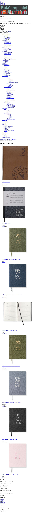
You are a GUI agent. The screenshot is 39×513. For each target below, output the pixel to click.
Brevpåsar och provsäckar (10, 106)
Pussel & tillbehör (7, 113)
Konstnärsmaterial (5, 64)
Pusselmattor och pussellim (10, 119)
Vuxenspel (8, 111)
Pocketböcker (6, 35)
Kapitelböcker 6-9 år (7, 43)
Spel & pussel (4, 108)
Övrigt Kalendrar (9, 86)
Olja (5, 67)
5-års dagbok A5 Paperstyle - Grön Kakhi (11, 366)
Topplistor (4, 34)
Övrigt (5, 74)
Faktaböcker (6, 45)
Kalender (10, 84)
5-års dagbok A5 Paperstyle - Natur (9, 330)
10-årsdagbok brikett (6, 223)
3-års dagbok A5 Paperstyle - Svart (9, 439)
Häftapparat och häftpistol (10, 89)
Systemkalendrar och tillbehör (13, 82)
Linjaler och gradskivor (10, 98)
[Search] (0, 27)
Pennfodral (8, 91)
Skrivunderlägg (8, 93)
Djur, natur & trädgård (8, 52)
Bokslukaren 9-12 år (7, 44)
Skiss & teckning (7, 65)
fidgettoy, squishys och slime (9, 130)
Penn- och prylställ (9, 92)
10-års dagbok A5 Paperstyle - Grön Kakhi (11, 259)
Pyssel (5, 135)
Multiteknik (6, 68)
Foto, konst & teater (7, 54)
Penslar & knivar (7, 73)
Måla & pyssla (4, 120)
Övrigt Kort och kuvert (10, 107)
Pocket (5, 50)
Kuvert (7, 103)
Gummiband (8, 97)
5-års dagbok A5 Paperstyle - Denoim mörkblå (12, 294)
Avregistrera (3, 510)
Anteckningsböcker (5, 133)
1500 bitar (10, 117)
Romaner (5, 36)
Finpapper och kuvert (9, 104)
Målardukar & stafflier (8, 72)
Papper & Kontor (5, 76)
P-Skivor (5, 125)
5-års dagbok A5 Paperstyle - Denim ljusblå (11, 402)
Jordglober (6, 61)
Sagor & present (7, 46)
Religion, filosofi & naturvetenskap (10, 59)
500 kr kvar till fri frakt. (4, 32)
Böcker (5, 136)
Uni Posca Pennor (7, 75)
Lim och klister (8, 95)
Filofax (10, 81)
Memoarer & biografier (8, 58)
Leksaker (5, 131)
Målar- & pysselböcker (8, 122)
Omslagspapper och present (10, 105)
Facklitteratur (6, 39)
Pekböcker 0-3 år (7, 41)
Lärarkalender (11, 85)
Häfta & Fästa (6, 101)
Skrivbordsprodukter (7, 87)
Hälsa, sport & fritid (7, 56)
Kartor (5, 62)
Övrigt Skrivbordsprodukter (10, 100)
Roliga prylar (4, 124)
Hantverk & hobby (7, 55)
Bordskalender (11, 78)
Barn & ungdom (7, 38)
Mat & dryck (6, 57)
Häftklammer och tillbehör (10, 90)
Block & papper (7, 69)
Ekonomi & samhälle (7, 53)
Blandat (5, 128)
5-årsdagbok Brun (6, 182)
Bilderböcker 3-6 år (7, 42)
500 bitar (10, 115)
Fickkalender (11, 79)
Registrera (3, 509)
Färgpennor (6, 71)
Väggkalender (11, 80)
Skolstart (7, 83)
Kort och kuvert (7, 102)
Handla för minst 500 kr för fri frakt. (6, 141)
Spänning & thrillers (7, 49)
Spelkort (7, 112)
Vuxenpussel (8, 114)
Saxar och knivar (9, 96)
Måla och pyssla (7, 127)
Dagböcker (6, 129)
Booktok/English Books (6, 137)
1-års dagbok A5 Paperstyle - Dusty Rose (10, 474)
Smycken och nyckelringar (8, 126)
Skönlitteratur (4, 47)
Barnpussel (8, 118)
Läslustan (3, 63)
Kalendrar (4, 123)
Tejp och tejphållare (9, 94)
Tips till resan (4, 134)
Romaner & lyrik (7, 48)
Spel (5, 109)
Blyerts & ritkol (6, 70)
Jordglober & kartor (5, 60)
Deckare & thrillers (7, 37)
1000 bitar (10, 116)
